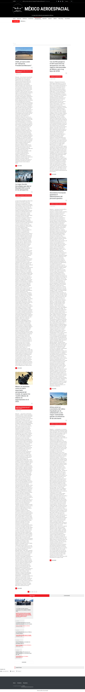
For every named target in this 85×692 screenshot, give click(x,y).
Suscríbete (67, 18)
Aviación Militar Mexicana (20, 614)
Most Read (32, 595)
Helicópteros (18, 615)
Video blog (60, 18)
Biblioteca (23, 21)
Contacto (19, 683)
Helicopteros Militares (19, 616)
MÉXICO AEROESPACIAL (47, 9)
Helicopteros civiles (23, 615)
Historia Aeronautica (19, 645)
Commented (67, 595)
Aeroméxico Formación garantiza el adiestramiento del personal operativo (58, 195)
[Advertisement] (42, 33)
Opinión (50, 18)
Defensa (25, 18)
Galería (55, 18)
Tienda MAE (16, 21)
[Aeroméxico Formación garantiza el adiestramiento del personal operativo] (58, 184)
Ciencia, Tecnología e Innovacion (23, 407)
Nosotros (25, 683)
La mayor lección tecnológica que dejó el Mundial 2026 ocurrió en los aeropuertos (34, 1)
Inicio (14, 18)
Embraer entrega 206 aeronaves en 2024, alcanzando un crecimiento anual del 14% (23, 653)
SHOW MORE (24, 662)
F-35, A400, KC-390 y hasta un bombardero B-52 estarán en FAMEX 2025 (23, 610)
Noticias (19, 18)
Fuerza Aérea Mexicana (27, 615)
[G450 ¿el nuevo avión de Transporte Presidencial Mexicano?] (24, 53)
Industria (44, 18)
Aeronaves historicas (23, 613)
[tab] (32, 596)
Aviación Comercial (28, 195)
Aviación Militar (27, 613)
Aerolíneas (30, 18)
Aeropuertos (38, 18)
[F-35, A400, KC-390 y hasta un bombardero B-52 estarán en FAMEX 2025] (24, 602)
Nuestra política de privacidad (42, 690)
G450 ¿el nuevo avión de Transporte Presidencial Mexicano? (23, 63)
